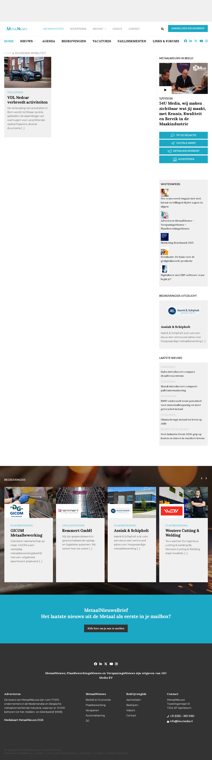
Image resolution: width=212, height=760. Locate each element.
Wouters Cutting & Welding (182, 533)
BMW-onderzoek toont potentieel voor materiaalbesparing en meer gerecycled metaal (181, 405)
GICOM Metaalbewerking (26, 533)
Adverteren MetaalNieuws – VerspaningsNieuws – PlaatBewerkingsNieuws (177, 224)
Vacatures (101, 41)
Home (9, 41)
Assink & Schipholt (175, 327)
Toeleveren (15, 92)
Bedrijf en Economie (175, 429)
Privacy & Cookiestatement (62, 753)
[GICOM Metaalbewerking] (17, 511)
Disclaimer (85, 753)
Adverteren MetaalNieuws (18, 753)
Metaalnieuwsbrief (186, 151)
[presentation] (200, 478)
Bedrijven (132, 705)
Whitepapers (170, 184)
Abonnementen (53, 28)
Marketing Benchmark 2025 (177, 242)
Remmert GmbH (77, 530)
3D (87, 720)
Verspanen (168, 367)
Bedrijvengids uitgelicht (178, 295)
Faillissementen (132, 41)
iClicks (58, 750)
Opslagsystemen (73, 525)
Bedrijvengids (74, 41)
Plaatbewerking (22, 525)
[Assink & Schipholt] (183, 323)
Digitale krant (186, 143)
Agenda (48, 41)
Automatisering (95, 715)
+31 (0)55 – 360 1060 (182, 716)
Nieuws (26, 41)
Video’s (117, 28)
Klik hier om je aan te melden (106, 628)
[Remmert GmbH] (68, 510)
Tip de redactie (186, 135)
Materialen (168, 396)
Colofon (40, 753)
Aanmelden (133, 699)
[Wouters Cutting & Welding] (172, 510)
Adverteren (78, 28)
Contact (134, 28)
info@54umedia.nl (181, 721)
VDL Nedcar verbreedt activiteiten (27, 100)
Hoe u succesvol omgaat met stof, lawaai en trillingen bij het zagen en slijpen (182, 202)
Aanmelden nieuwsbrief (187, 28)
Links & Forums (166, 41)
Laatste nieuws (170, 357)
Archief (98, 28)
